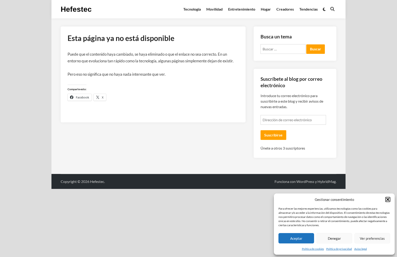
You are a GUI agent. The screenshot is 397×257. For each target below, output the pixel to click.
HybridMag (327, 181)
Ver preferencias (372, 238)
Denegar (334, 238)
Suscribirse (273, 135)
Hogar (266, 9)
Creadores (285, 9)
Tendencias (308, 9)
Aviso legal (360, 249)
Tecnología (192, 9)
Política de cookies (313, 249)
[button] (388, 199)
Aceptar (296, 238)
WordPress (305, 181)
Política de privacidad (339, 249)
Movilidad (214, 9)
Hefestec (76, 9)
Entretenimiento (241, 9)
